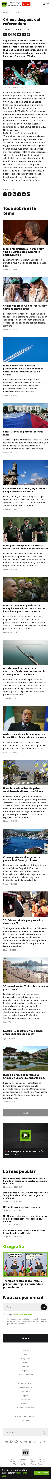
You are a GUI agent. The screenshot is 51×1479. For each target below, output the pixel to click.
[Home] (4, 4)
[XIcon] (21, 1442)
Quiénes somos (25, 1387)
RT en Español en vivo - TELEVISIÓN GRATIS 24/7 (24, 1153)
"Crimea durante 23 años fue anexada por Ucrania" (25, 987)
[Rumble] (11, 1442)
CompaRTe (10, 1459)
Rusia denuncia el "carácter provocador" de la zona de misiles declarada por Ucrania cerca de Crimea (23, 370)
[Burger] (47, 4)
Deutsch (42, 1459)
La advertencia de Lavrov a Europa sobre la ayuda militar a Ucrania (24, 1232)
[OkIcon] (35, 1442)
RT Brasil (22, 1459)
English (12, 1461)
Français (22, 1461)
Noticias (25, 1350)
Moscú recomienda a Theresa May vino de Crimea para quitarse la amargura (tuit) (23, 252)
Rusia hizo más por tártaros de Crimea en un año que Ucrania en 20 (24, 1076)
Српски (32, 1461)
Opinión (25, 1366)
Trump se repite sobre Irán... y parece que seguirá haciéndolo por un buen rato (23, 1284)
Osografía (13, 1246)
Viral (25, 1354)
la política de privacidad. (22, 1314)
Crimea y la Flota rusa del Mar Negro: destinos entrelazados (25, 307)
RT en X (25, 1338)
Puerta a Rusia (36, 1464)
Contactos (25, 1391)
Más (25, 1112)
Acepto (19, 1314)
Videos (25, 1362)
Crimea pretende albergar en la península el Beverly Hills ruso (21, 858)
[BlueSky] (30, 1442)
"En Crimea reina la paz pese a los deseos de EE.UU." (23, 921)
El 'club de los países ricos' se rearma (22, 1207)
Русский (42, 1461)
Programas (25, 1358)
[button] (25, 1135)
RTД (14, 1464)
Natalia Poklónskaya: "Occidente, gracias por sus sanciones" (23, 1032)
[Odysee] (16, 1442)
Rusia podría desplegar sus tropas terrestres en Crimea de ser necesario (25, 547)
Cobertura (25, 1399)
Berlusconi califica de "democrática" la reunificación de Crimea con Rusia (24, 736)
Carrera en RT (25, 1403)
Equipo (25, 1395)
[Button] (44, 4)
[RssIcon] (40, 1442)
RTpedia (25, 1370)
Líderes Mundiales (25, 1374)
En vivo (26, 4)
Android (25, 1420)
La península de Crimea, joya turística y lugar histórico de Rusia (25, 490)
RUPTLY (24, 1464)
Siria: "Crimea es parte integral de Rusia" (23, 433)
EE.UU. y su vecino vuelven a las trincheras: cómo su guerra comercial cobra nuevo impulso (25, 1219)
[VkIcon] (7, 1442)
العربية (32, 1459)
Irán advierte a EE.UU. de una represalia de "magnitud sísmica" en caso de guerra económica (25, 1195)
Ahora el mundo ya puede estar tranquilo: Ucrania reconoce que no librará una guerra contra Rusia (24, 608)
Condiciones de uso (25, 1407)
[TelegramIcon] (25, 1442)
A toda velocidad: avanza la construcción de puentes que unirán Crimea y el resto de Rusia (24, 671)
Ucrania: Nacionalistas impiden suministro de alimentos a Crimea (23, 790)
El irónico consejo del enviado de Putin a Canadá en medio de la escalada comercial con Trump (25, 1181)
